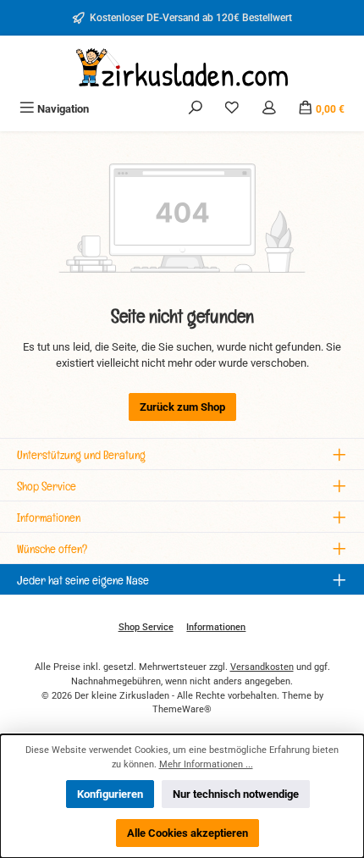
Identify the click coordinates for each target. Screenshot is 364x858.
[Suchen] (195, 109)
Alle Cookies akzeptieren (187, 833)
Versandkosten (262, 667)
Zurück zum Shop (182, 407)
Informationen (215, 627)
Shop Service (146, 627)
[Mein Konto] (269, 109)
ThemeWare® (182, 709)
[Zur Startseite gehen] (182, 67)
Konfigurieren (110, 794)
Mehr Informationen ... (206, 764)
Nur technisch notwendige (236, 794)
